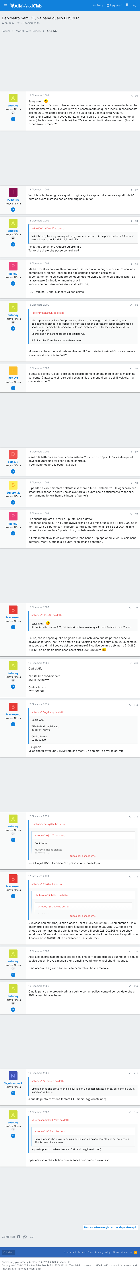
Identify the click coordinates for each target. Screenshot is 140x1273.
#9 (136, 513)
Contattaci (70, 1252)
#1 (136, 95)
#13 (136, 816)
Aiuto (116, 1252)
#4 (136, 263)
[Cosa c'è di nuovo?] (127, 5)
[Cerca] (134, 5)
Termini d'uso (85, 1252)
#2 (136, 190)
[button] (5, 5)
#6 (136, 368)
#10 (136, 607)
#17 (136, 1073)
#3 (136, 220)
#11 (136, 663)
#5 (136, 305)
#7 (136, 451)
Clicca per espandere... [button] (83, 855)
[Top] (131, 1252)
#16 (136, 986)
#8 (136, 482)
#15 (136, 951)
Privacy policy (102, 1252)
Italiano (9, 1252)
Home (124, 1252)
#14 (136, 876)
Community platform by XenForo (36, 1262)
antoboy (9, 22)
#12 (136, 704)
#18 (136, 1112)
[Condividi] (131, 95)
